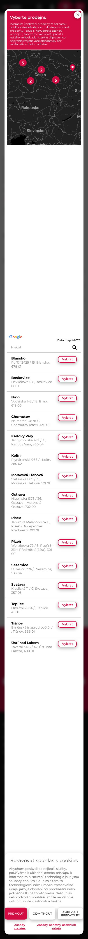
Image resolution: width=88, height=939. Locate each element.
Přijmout (16, 913)
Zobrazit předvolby (70, 913)
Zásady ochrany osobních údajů (56, 926)
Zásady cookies (19, 926)
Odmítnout (42, 913)
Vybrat (67, 359)
